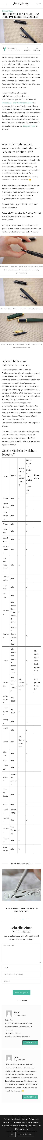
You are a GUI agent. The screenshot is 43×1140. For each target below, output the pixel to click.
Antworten (30, 1042)
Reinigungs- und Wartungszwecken (17, 103)
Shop (38, 4)
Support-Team (29, 126)
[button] (14, 919)
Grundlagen (7, 11)
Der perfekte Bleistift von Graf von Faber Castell (21, 909)
